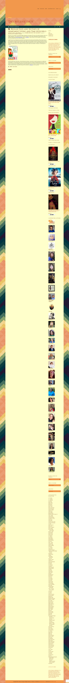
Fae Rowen (50, 541)
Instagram (31, 64)
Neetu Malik (50, 613)
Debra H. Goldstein (51, 527)
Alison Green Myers (51, 507)
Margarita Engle (50, 597)
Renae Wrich (50, 637)
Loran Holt (49, 593)
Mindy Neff (49, 610)
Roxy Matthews (50, 638)
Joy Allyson (50, 569)
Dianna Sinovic (50, 534)
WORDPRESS (42, 681)
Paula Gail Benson (51, 626)
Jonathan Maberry (51, 568)
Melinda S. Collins (51, 623)
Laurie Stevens (50, 581)
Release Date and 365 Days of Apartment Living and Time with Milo (27, 30)
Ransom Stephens (51, 635)
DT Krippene (50, 535)
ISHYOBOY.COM (53, 681)
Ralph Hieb (50, 633)
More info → (50, 105)
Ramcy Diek (50, 634)
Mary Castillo (50, 600)
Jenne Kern (50, 558)
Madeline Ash (50, 596)
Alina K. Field (50, 506)
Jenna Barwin (50, 556)
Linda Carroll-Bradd (51, 584)
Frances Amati (50, 543)
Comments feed (50, 34)
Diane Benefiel (50, 532)
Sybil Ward (50, 625)
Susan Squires (50, 647)
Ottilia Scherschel (51, 662)
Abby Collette (50, 502)
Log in (49, 32)
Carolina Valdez (51, 530)
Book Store (42, 8)
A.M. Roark (50, 501)
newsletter (27, 37)
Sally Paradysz (50, 640)
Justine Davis (50, 572)
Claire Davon (50, 519)
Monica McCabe (50, 611)
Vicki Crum (50, 655)
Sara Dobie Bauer (51, 624)
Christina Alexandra (51, 517)
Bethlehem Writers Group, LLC (53, 514)
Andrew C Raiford (51, 509)
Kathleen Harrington (52, 661)
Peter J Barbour (50, 628)
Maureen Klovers (51, 601)
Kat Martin (49, 573)
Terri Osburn (50, 652)
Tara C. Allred (50, 649)
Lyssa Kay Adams (51, 595)
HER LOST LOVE (52, 166)
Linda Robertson (51, 622)
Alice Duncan (50, 505)
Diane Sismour (50, 533)
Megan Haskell (50, 602)
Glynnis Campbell (51, 545)
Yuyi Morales (50, 663)
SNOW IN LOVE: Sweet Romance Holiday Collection (53, 77)
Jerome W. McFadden (51, 561)
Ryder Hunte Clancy (51, 639)
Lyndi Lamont (51, 587)
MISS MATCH (51, 192)
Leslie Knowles (50, 582)
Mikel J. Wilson (50, 609)
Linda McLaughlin (51, 586)
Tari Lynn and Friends (18, 37)
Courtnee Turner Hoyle (51, 521)
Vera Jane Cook (50, 654)
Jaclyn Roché (50, 548)
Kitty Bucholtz (50, 575)
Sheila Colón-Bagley (51, 641)
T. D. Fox (49, 648)
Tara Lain (49, 650)
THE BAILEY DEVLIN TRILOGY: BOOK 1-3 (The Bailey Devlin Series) (53, 110)
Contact (57, 8)
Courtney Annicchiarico (51, 522)
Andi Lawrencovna (51, 508)
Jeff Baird (49, 555)
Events (46, 8)
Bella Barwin (51, 557)
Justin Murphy (50, 571)
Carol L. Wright (50, 515)
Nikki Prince (50, 614)
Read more (14, 66)
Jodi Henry (50, 621)
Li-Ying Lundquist (51, 583)
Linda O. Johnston (51, 588)
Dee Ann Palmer (50, 529)
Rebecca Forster (50, 636)
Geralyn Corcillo (50, 544)
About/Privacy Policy (51, 8)
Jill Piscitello (50, 562)
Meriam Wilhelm (50, 608)
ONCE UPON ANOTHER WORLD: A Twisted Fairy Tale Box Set (54, 142)
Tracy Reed (50, 653)
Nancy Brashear (50, 612)
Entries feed (50, 33)
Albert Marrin (50, 504)
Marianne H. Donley (51, 599)
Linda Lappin (50, 585)
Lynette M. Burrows (51, 594)
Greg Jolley (50, 546)
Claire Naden (50, 520)
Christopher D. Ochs (51, 518)
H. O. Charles (50, 547)
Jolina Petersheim (51, 567)
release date (11, 33)
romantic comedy (18, 33)
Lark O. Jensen (51, 589)
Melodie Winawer (51, 607)
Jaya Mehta (50, 553)
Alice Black (50, 616)
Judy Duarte (50, 570)
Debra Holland (50, 528)
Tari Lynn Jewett (50, 651)
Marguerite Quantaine (51, 598)
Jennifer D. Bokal (50, 559)
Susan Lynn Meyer (51, 646)
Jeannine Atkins (50, 554)
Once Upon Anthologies (51, 615)
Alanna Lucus (50, 503)
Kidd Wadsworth (50, 574)
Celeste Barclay (50, 516)
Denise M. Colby (50, 531)
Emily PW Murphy (51, 540)
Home (38, 8)
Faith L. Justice (50, 542)
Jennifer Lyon (50, 560)
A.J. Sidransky (50, 500)
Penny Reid (50, 627)
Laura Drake (50, 580)
